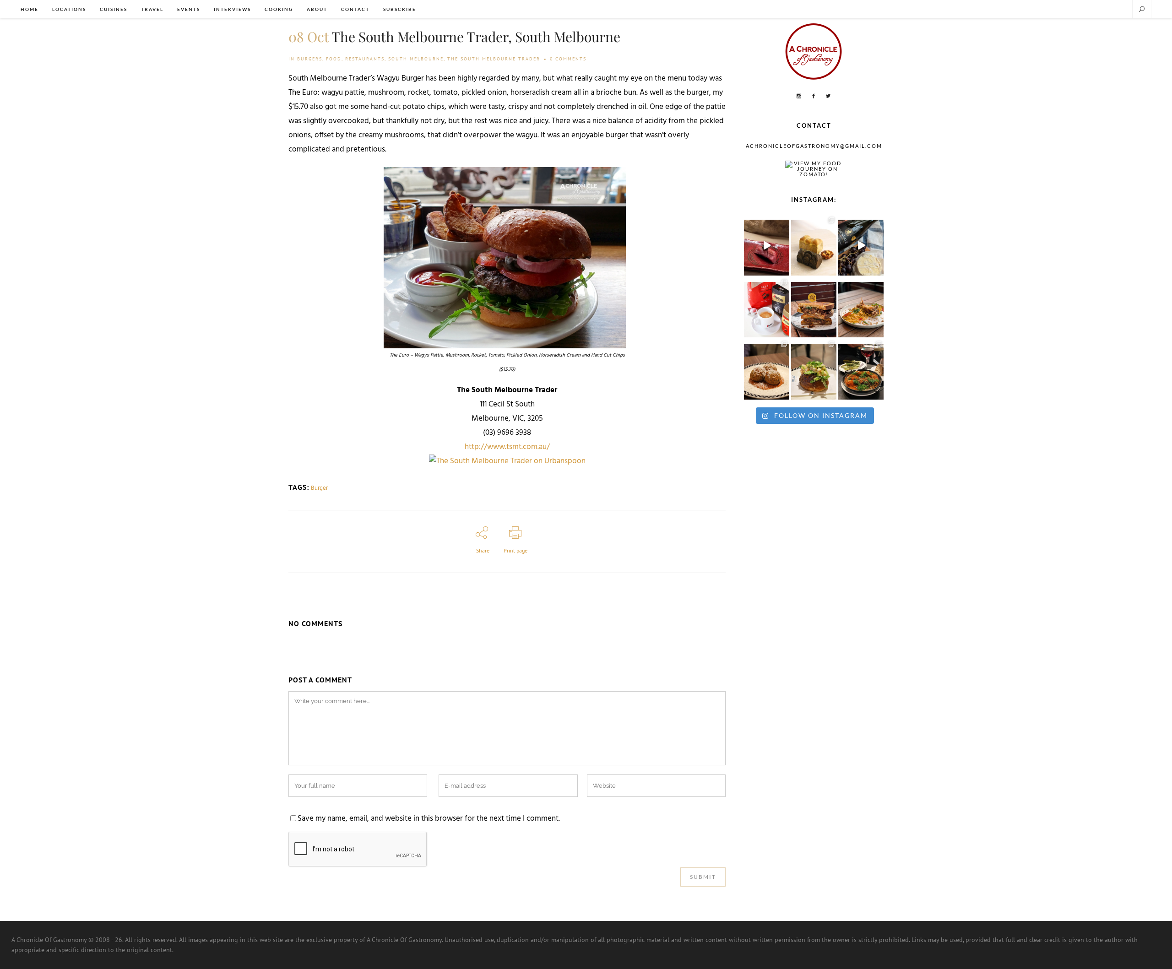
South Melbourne (416, 59)
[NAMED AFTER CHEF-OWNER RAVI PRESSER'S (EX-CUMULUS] (861, 369)
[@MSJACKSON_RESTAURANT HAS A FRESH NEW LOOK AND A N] (813, 369)
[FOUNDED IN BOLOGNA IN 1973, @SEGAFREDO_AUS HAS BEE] (766, 307)
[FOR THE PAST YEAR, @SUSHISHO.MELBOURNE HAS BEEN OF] (766, 245)
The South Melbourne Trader (493, 59)
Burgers (309, 59)
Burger (319, 488)
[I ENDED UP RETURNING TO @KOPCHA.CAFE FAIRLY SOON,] (813, 307)
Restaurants (365, 59)
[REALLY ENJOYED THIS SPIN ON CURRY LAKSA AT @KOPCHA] (861, 307)
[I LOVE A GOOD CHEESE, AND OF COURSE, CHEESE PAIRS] (861, 245)
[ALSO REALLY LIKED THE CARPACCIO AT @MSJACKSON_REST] (766, 369)
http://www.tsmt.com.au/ (507, 447)
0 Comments (568, 59)
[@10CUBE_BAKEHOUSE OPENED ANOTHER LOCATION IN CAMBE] (813, 245)
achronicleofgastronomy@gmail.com (814, 146)
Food (334, 59)
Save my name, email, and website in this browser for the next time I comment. (429, 819)
